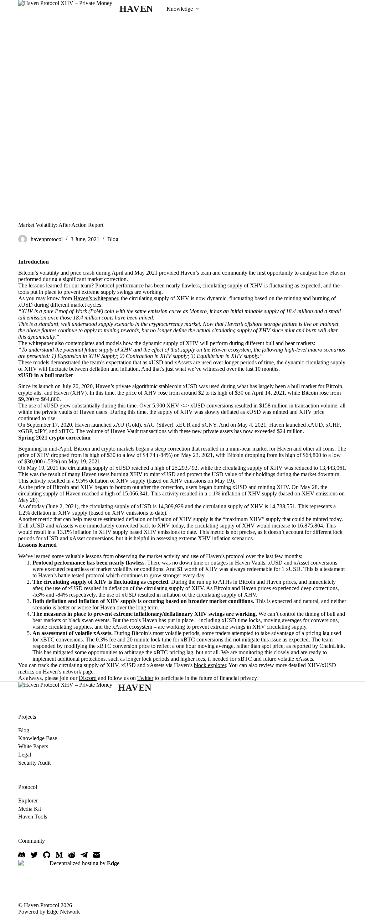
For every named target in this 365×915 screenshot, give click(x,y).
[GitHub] (46, 854)
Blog (112, 239)
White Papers (33, 746)
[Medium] (59, 854)
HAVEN (136, 9)
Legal (24, 755)
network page (78, 672)
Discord (88, 678)
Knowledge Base (37, 738)
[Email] (96, 854)
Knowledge (179, 9)
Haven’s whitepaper (95, 298)
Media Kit (29, 809)
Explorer (28, 800)
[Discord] (21, 854)
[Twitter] (34, 854)
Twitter (145, 678)
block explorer (210, 665)
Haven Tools (32, 816)
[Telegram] (84, 854)
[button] (197, 9)
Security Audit (34, 763)
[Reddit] (71, 854)
